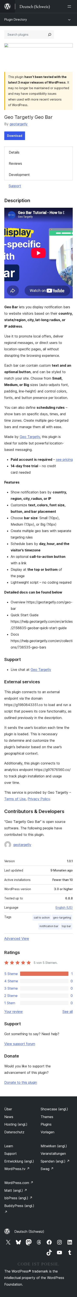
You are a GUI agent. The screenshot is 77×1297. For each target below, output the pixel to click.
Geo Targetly (30, 437)
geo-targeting (62, 917)
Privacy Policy (39, 799)
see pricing (64, 459)
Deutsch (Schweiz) (29, 1231)
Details (14, 152)
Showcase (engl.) (54, 1109)
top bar (66, 926)
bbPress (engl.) (18, 1198)
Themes (47, 1117)
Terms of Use (15, 799)
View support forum (19, 1044)
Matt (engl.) (15, 1190)
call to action (42, 917)
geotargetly (19, 124)
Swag (47, 1169)
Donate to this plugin (20, 1082)
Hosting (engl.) (15, 1124)
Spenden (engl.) (55, 1161)
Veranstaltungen (53, 1153)
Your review (13, 1011)
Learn (8, 1146)
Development (19, 174)
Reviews (15, 163)
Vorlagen (47, 1132)
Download (14, 135)
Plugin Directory (15, 19)
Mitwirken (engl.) (54, 1146)
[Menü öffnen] (70, 6)
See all (67, 1011)
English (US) (64, 907)
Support (15, 186)
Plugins (46, 1124)
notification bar (49, 926)
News (8, 1117)
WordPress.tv (17, 1169)
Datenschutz (14, 1132)
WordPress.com (18, 1183)
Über (8, 1109)
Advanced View (16, 938)
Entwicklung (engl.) (19, 1161)
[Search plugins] (49, 34)
